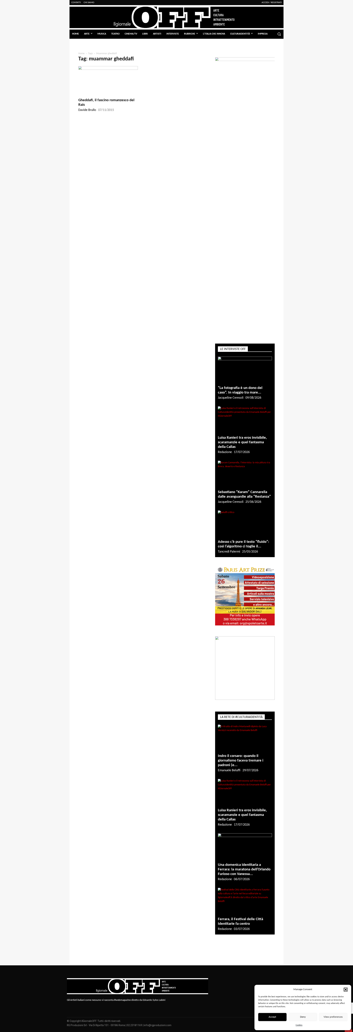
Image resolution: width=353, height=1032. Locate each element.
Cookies (299, 1025)
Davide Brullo (87, 110)
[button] (345, 989)
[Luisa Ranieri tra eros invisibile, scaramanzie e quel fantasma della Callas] (245, 419)
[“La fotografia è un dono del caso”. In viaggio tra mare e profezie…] (245, 370)
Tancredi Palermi (229, 551)
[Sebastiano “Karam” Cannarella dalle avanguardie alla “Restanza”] (245, 474)
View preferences (333, 1017)
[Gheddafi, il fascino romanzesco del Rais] (108, 80)
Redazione (225, 452)
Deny (303, 1017)
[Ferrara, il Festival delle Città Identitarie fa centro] (245, 901)
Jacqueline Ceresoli (230, 398)
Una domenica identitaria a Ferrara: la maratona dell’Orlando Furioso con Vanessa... (244, 869)
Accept (272, 1017)
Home (81, 53)
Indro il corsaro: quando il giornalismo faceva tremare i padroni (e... (240, 760)
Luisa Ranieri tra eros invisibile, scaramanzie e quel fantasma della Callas (242, 442)
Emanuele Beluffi (229, 770)
